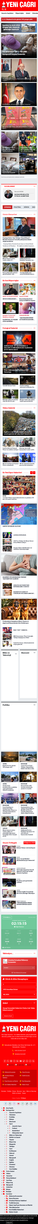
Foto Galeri (10, 1171)
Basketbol (16, 1130)
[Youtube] (20, 1061)
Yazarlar (9, 1176)
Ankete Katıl (8, 1016)
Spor (4, 496)
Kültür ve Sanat (16, 1093)
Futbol (14, 1128)
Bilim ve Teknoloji (7, 654)
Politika (17, 207)
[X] (7, 1061)
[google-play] (19, 1065)
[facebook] (5, 1103)
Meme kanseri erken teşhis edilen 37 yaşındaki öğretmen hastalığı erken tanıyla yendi (10, 833)
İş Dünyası (12, 1151)
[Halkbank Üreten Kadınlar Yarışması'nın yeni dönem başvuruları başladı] (28, 821)
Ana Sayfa (9, 1108)
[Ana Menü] (5, 9)
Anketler (9, 1187)
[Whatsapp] (30, 1061)
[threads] (31, 1103)
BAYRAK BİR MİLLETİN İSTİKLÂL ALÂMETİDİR (21, 195)
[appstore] (10, 1065)
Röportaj (12, 1142)
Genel (5, 764)
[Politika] (34, 705)
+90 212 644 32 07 (20, 1050)
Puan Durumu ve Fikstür (11, 1081)
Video (8, 1173)
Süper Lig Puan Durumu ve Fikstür (20, 1205)
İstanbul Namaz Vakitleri (8, 1076)
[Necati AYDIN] (8, 194)
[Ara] (3, 9)
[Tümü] (34, 280)
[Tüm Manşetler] (34, 214)
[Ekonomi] (34, 653)
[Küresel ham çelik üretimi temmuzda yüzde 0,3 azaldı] (28, 777)
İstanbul (12, 1164)
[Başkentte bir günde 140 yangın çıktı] (10, 757)
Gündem (7, 207)
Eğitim (11, 1162)
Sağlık (5, 828)
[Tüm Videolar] (34, 408)
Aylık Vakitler (7, 947)
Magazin (12, 1144)
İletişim (8, 1191)
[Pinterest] (11, 1061)
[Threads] (27, 1061)
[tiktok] (26, 1103)
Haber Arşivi (25, 1084)
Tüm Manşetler (26, 1081)
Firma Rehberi (11, 1178)
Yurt (10, 1148)
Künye (8, 1189)
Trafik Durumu (26, 1075)
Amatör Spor (17, 1126)
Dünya (26, 207)
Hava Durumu (26, 1072)
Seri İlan (9, 1180)
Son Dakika (13, 1169)
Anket (28, 13)
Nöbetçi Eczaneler (10, 1072)
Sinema (11, 1167)
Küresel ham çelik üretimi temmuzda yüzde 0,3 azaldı (26, 787)
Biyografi (12, 1158)
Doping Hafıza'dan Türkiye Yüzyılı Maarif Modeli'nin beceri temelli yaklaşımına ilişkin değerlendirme (27, 810)
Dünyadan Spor (17, 1133)
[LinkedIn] (17, 1061)
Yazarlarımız (9, 186)
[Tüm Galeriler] (34, 328)
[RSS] (33, 1061)
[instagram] (14, 1103)
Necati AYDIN (18, 191)
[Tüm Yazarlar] (34, 186)
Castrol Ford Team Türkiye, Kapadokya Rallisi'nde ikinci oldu (27, 767)
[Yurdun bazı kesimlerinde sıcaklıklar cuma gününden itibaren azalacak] (10, 777)
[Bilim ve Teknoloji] (16, 654)
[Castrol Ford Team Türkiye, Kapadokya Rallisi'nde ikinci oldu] (28, 757)
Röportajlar (20, 13)
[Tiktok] (23, 1061)
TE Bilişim (23, 1098)
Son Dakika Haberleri (10, 1084)
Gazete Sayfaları (7, 13)
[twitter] (9, 1103)
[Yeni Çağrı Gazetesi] (18, 4)
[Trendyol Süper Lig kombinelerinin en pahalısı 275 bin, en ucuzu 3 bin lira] (19, 485)
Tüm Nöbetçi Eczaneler (19, 972)
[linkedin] (35, 1103)
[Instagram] (14, 1061)
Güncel (11, 1153)
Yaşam (24, 1093)
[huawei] (28, 1065)
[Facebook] (4, 1061)
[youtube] (18, 1103)
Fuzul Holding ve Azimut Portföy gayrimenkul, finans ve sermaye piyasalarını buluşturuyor (10, 810)
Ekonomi (25, 653)
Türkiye (11, 1146)
